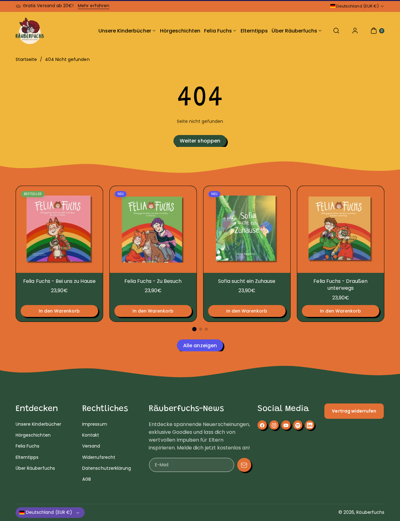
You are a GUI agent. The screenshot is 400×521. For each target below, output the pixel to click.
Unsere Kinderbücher (38, 424)
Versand (91, 446)
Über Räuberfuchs (35, 468)
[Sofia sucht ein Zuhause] (246, 229)
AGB (86, 479)
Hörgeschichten (33, 435)
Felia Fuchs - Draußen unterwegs (340, 285)
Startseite (26, 59)
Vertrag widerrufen (354, 411)
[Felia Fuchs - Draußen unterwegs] (340, 229)
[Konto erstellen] (355, 30)
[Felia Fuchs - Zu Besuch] (153, 229)
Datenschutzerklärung (106, 468)
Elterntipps (27, 457)
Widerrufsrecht (98, 457)
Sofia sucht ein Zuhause (246, 281)
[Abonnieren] (244, 465)
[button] (336, 30)
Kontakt (90, 435)
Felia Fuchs (28, 446)
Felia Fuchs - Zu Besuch (153, 281)
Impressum (94, 424)
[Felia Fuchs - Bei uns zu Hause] (59, 229)
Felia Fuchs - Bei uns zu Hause (59, 281)
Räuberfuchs (370, 512)
